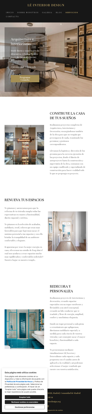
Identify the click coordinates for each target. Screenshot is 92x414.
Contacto (12, 16)
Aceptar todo (24, 397)
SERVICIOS (72, 12)
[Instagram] (47, 406)
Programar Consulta (25, 78)
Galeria (47, 12)
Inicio (10, 12)
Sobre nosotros (28, 12)
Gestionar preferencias (24, 407)
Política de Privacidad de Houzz (20, 381)
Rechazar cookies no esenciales (24, 402)
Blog (59, 12)
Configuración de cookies (54, 410)
